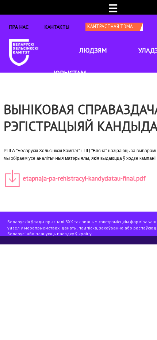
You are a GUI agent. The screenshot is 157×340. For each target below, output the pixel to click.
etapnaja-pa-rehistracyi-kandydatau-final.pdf (84, 178)
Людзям (93, 50)
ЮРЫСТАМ (70, 73)
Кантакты (57, 27)
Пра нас (18, 27)
